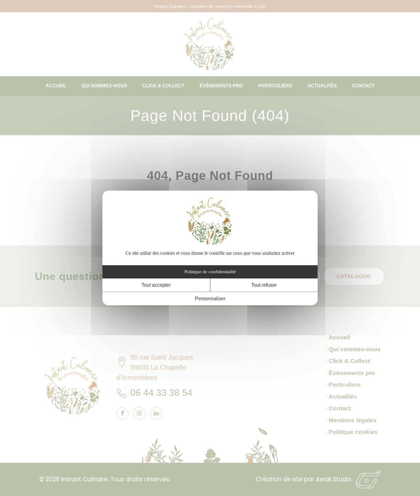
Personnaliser (210, 298)
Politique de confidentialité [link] (210, 271)
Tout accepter (156, 285)
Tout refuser (264, 285)
